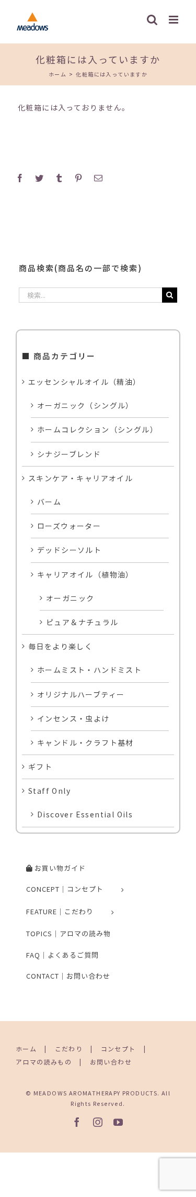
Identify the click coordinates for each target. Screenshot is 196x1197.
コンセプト (118, 1048)
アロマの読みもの (44, 1061)
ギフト (40, 766)
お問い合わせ (111, 1061)
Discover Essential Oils (85, 814)
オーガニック (70, 598)
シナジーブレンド (69, 454)
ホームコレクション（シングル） (97, 429)
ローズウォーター (69, 525)
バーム (49, 501)
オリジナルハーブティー (80, 694)
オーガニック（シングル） (85, 405)
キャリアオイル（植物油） (85, 574)
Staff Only (49, 790)
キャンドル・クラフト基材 (85, 742)
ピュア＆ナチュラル (82, 622)
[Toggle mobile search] (152, 19)
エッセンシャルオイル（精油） (84, 381)
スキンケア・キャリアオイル (80, 478)
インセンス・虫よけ (73, 718)
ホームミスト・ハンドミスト (89, 669)
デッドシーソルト (69, 550)
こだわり (69, 1048)
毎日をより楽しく (60, 646)
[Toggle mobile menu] (174, 19)
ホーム (26, 1048)
